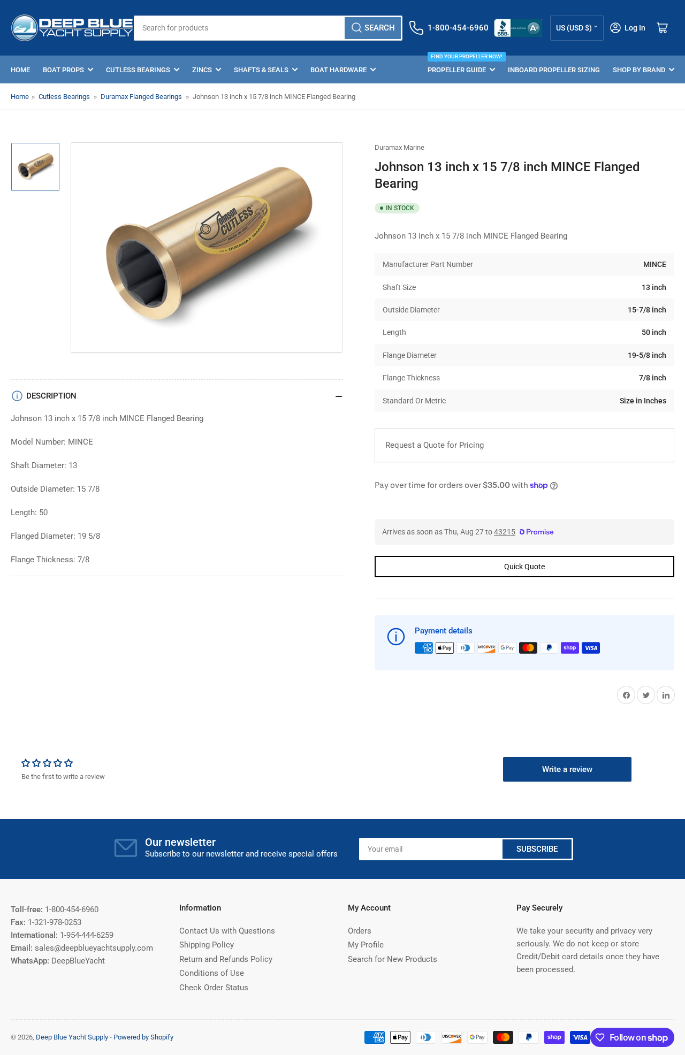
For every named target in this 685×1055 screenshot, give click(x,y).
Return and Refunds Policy (225, 959)
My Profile (366, 945)
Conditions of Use (211, 973)
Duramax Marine (399, 147)
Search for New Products (392, 959)
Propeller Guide (461, 65)
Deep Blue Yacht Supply (72, 1037)
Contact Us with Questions (227, 931)
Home (20, 70)
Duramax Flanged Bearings (141, 97)
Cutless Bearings (138, 70)
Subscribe (537, 849)
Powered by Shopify (143, 1037)
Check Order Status (213, 987)
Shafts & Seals (261, 70)
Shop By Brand (639, 70)
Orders (359, 931)
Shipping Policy (206, 945)
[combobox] (268, 28)
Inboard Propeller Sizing (554, 70)
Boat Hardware (338, 70)
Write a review (567, 769)
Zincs (202, 70)
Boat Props (63, 70)
